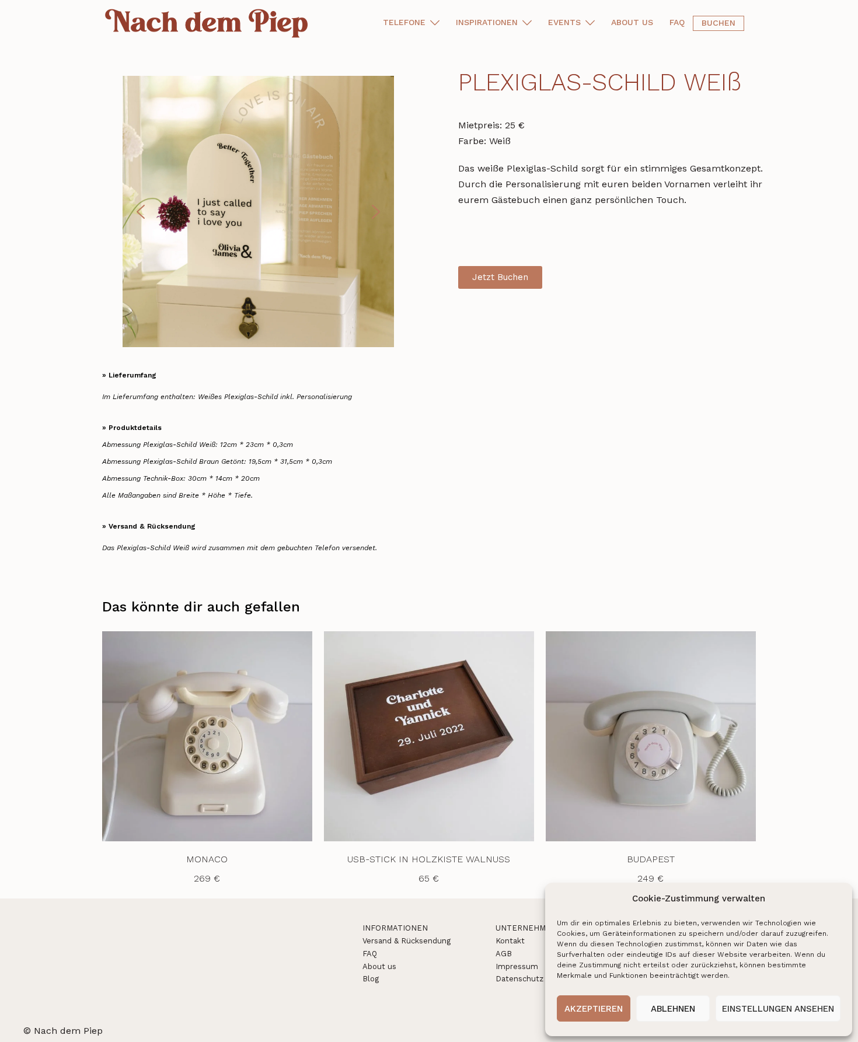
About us (379, 966)
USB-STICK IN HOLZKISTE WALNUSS (428, 859)
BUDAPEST (651, 859)
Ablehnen (673, 1008)
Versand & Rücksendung (406, 940)
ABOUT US (632, 22)
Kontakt (510, 940)
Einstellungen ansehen (778, 1008)
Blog (370, 978)
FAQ (677, 22)
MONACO (207, 859)
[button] (140, 211)
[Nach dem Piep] (208, 22)
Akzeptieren (593, 1008)
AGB (504, 953)
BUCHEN (718, 22)
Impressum (517, 966)
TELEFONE (404, 22)
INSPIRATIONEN (487, 22)
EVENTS (564, 22)
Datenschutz (519, 978)
